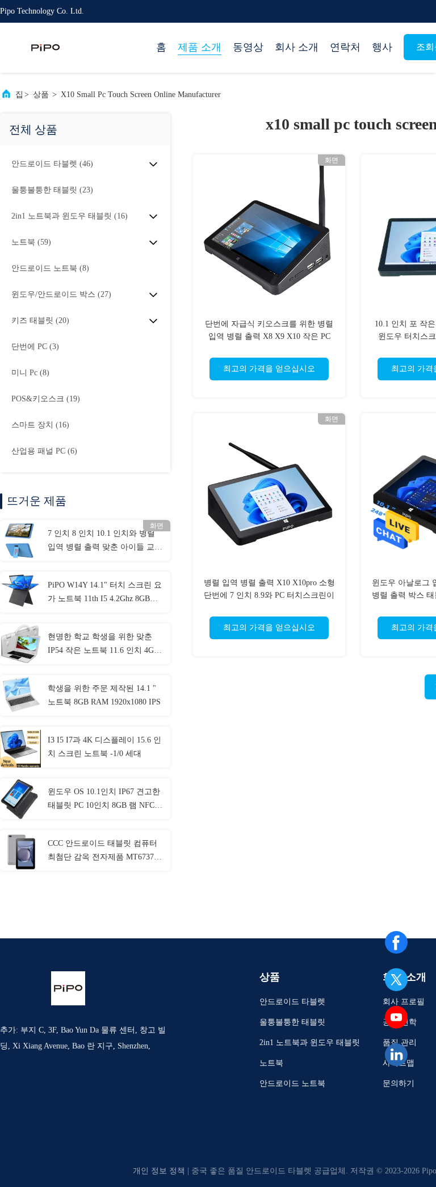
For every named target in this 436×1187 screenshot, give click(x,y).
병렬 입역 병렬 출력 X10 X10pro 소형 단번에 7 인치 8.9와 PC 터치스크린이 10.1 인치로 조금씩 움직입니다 (269, 595)
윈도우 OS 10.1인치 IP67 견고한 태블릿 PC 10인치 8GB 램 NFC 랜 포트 (104, 799)
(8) (50, 268)
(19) (45, 399)
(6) (44, 451)
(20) (40, 320)
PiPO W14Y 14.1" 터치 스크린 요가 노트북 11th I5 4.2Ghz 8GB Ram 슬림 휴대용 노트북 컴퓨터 (105, 593)
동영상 (248, 47)
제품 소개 (199, 47)
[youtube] (396, 1017)
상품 (41, 94)
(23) (52, 190)
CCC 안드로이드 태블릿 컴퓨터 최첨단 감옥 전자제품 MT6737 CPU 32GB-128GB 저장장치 (102, 851)
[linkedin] (396, 1055)
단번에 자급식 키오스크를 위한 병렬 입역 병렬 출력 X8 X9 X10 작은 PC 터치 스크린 (269, 336)
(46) (52, 164)
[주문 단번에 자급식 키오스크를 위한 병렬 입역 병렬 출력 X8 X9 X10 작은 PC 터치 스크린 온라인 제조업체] (269, 230)
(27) (61, 294)
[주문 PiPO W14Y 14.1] (20, 592)
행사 (382, 47)
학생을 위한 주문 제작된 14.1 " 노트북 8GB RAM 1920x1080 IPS (104, 695)
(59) (31, 242)
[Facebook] (396, 942)
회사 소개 (296, 47)
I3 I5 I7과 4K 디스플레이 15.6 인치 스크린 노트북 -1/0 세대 (104, 747)
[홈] (45, 48)
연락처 (345, 47)
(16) (69, 216)
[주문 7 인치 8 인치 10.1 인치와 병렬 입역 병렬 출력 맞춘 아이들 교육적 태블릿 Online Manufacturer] (20, 540)
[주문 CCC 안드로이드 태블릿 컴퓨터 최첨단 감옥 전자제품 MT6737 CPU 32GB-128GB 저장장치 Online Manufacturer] (20, 850)
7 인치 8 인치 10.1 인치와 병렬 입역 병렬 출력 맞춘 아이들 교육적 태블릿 (105, 541)
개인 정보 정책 (159, 1171)
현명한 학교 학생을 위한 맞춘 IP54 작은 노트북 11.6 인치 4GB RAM (103, 644)
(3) (35, 346)
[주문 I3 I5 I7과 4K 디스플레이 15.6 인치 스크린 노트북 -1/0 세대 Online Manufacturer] (20, 747)
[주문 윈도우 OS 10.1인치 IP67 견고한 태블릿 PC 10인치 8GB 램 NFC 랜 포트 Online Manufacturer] (20, 798)
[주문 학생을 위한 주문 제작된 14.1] (20, 695)
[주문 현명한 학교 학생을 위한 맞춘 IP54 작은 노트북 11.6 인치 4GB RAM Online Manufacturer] (20, 643)
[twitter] (396, 980)
